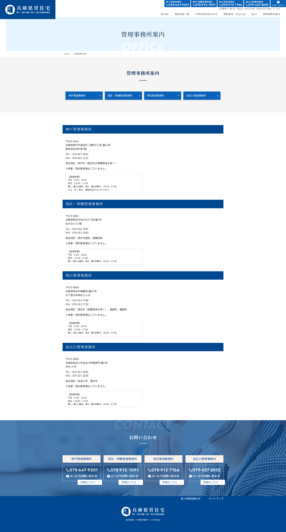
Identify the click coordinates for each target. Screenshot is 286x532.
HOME (165, 14)
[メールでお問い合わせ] (81, 476)
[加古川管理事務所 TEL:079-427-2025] (257, 3)
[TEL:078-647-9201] (81, 470)
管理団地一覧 (182, 14)
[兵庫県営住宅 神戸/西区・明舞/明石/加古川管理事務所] (27, 6)
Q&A (254, 14)
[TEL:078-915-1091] (122, 470)
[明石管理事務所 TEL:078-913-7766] (230, 3)
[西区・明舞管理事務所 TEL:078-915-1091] (204, 3)
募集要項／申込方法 (234, 14)
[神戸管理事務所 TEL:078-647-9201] (177, 3)
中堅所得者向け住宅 (206, 14)
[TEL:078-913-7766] (163, 470)
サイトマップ (216, 498)
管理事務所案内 (271, 14)
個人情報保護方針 (190, 498)
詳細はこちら (88, 482)
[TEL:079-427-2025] (204, 470)
